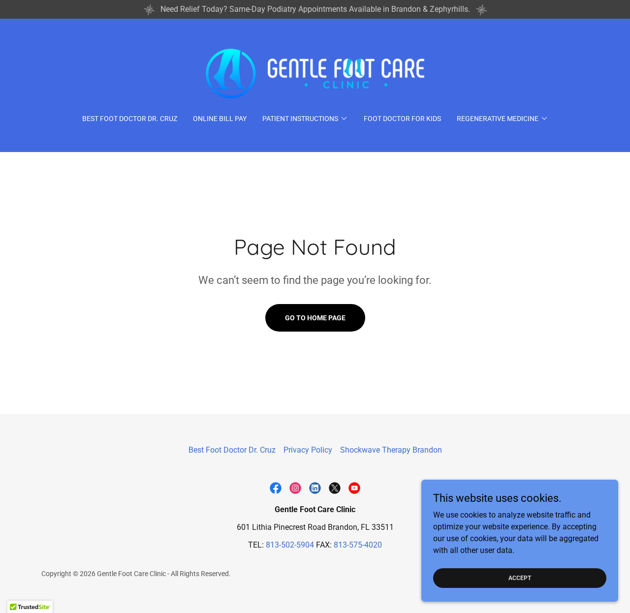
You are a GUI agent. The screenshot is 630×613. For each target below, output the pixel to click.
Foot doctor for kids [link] (402, 119)
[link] (315, 73)
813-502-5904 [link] (290, 545)
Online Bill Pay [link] (220, 119)
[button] (305, 118)
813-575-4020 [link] (358, 545)
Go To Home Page (315, 318)
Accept (519, 577)
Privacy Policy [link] (308, 450)
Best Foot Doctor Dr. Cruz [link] (129, 119)
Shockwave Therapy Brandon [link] (391, 450)
